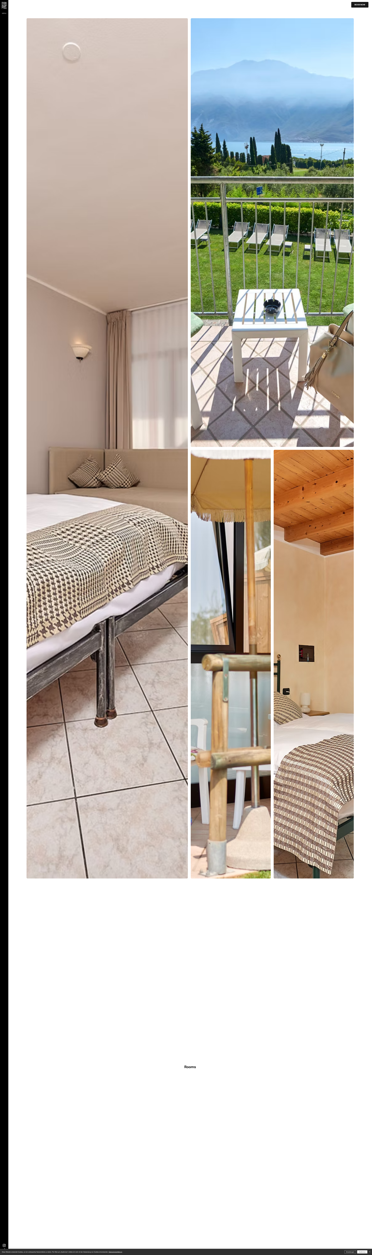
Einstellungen (350, 1252)
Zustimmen (362, 1252)
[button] (4, 13)
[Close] (370, 1251)
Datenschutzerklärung (115, 1252)
